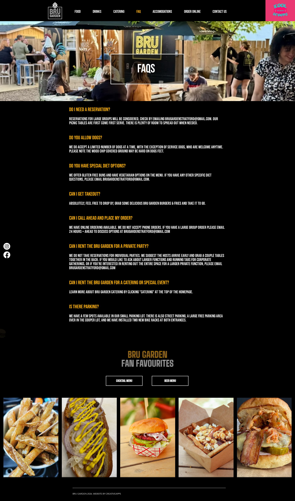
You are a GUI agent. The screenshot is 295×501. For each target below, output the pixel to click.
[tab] (147, 217)
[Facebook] (6, 254)
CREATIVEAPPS (113, 493)
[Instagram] (6, 246)
